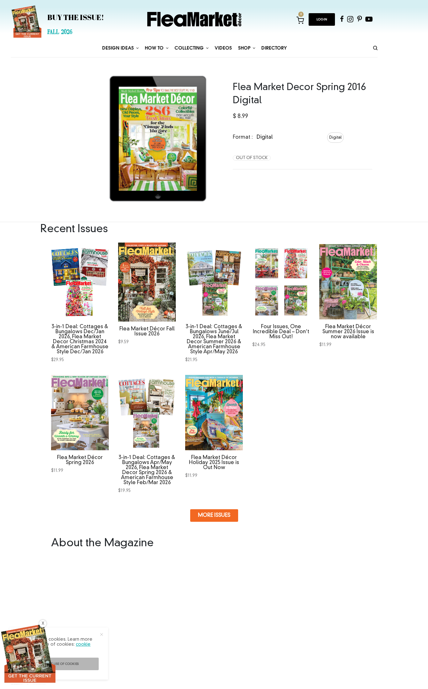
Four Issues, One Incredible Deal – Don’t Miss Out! (281, 331)
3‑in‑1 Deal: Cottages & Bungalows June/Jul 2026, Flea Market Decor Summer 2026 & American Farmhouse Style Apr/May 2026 (214, 339)
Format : (243, 137)
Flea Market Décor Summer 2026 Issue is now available (348, 331)
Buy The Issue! (75, 18)
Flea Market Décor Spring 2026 (80, 460)
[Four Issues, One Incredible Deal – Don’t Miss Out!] (281, 280)
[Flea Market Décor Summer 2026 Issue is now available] (348, 280)
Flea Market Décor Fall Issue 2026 (147, 332)
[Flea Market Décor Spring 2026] (80, 411)
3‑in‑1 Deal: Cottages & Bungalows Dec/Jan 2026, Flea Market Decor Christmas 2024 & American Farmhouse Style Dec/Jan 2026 (79, 339)
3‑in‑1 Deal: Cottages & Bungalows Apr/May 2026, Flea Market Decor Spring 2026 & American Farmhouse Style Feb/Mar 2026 (147, 470)
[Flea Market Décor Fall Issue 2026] (147, 282)
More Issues (214, 515)
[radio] (335, 137)
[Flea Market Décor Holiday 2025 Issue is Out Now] (214, 411)
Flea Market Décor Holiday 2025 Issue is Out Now (214, 462)
